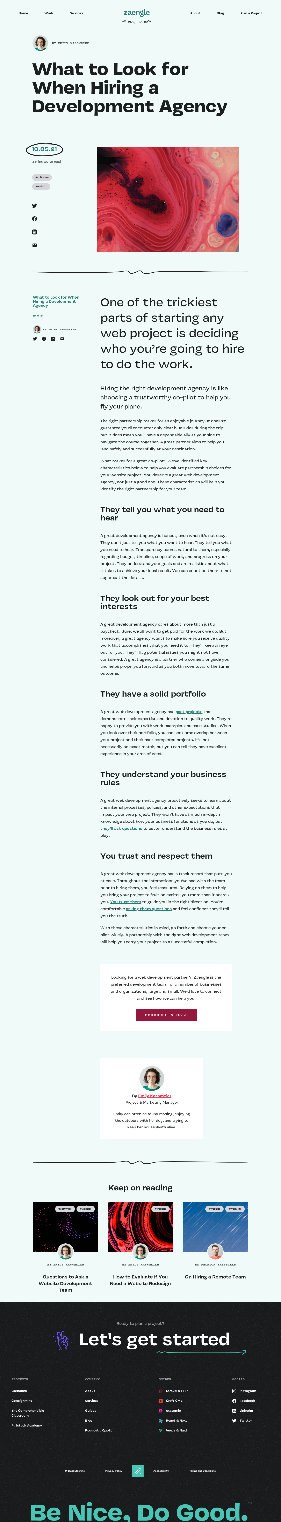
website (41, 186)
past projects (188, 712)
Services (76, 13)
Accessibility (161, 1471)
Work (48, 13)
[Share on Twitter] (36, 339)
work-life (235, 1209)
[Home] (137, 13)
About (195, 13)
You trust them (125, 902)
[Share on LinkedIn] (54, 339)
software (42, 177)
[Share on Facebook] (45, 339)
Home (23, 13)
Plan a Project (251, 13)
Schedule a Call (166, 1014)
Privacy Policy (113, 1471)
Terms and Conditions (202, 1471)
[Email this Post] (63, 339)
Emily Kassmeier (154, 1096)
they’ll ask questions (121, 829)
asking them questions (149, 909)
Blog (220, 13)
